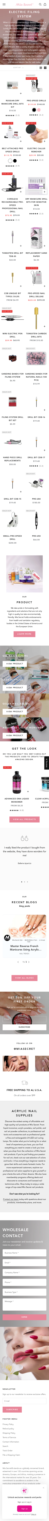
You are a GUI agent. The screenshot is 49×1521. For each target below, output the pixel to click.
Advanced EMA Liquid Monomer (17, 800)
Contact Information (11, 1441)
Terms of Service (9, 1437)
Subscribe (24, 1027)
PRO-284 (36, 499)
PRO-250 (36, 536)
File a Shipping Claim (11, 1455)
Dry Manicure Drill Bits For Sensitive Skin (36, 202)
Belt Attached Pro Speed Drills (12, 150)
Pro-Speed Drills (36, 100)
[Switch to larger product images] (41, 68)
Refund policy (8, 1428)
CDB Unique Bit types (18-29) (12, 295)
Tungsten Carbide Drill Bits (36, 335)
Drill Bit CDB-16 (36, 417)
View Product (14, 663)
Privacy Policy (8, 1424)
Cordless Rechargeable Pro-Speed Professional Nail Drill (13, 205)
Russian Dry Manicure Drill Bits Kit (12, 104)
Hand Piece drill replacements (12, 459)
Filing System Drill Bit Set (12, 419)
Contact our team (11, 1199)
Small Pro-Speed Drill (12, 538)
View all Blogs (24, 978)
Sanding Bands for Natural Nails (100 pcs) (36, 377)
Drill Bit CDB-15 (12, 499)
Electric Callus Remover (36, 150)
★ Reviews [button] (46, 762)
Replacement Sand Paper (36, 255)
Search (5, 1446)
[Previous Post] (19, 962)
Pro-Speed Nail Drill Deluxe (36, 295)
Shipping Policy (9, 1433)
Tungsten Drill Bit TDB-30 (12, 255)
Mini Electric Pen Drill (12, 335)
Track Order (8, 1450)
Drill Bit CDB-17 (36, 457)
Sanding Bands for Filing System (13, 376)
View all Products (24, 819)
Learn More (24, 634)
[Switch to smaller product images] (45, 68)
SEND (24, 1317)
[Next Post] (30, 962)
